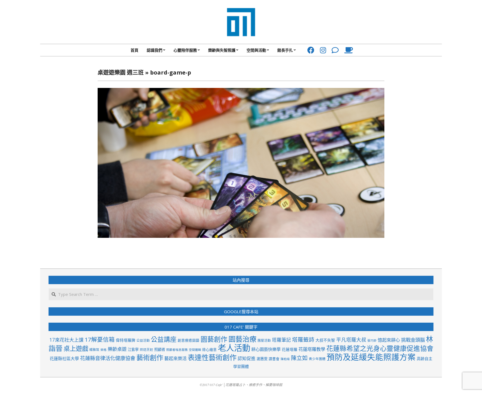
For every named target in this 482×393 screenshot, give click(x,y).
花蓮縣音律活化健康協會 (107, 357)
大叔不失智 (325, 340)
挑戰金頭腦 (413, 340)
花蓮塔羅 (289, 349)
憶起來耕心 (389, 340)
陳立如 (299, 358)
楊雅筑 (94, 349)
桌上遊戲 (76, 348)
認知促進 (247, 358)
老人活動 (234, 347)
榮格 (103, 350)
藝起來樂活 (175, 358)
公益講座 (164, 339)
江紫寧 (133, 349)
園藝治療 (242, 339)
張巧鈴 (372, 340)
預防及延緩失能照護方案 (371, 357)
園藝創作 (214, 339)
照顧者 (159, 349)
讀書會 (274, 358)
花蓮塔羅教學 (311, 349)
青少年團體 (317, 358)
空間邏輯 (195, 350)
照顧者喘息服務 (177, 350)
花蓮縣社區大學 (64, 358)
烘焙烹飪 (146, 349)
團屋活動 (264, 340)
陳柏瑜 (285, 359)
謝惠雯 (262, 358)
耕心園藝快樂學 (266, 349)
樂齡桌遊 (117, 349)
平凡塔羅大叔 (351, 339)
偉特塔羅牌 (125, 340)
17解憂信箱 (100, 339)
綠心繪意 (209, 349)
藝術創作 (149, 357)
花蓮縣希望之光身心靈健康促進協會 (379, 348)
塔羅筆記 (281, 340)
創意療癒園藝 (188, 340)
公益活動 (143, 340)
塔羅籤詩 (303, 339)
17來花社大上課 (66, 340)
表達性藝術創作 (212, 357)
